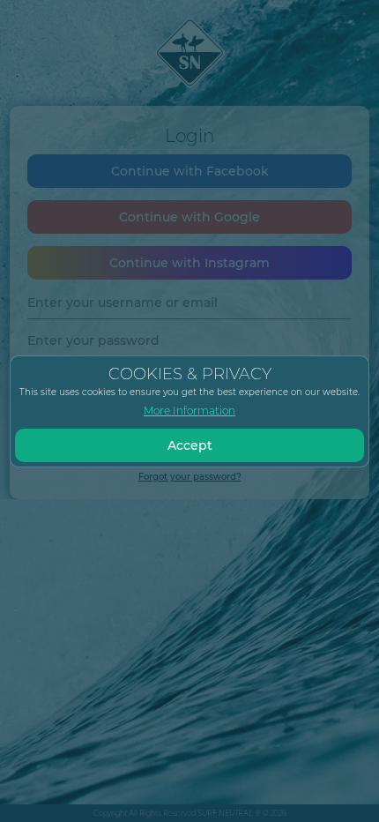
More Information (189, 410)
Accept (189, 445)
